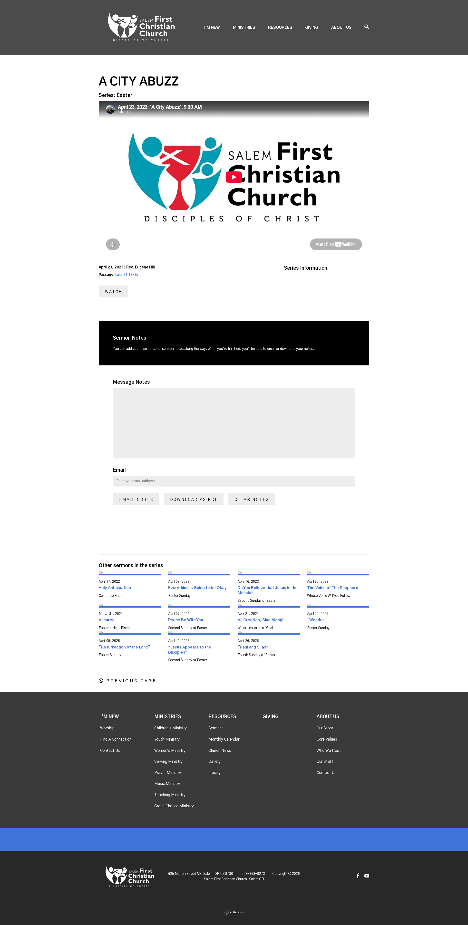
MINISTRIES (244, 27)
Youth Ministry (167, 739)
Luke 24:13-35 (126, 275)
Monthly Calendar (223, 739)
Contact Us (110, 751)
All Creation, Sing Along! (260, 620)
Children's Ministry (170, 728)
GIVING (311, 27)
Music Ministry (167, 784)
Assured (107, 620)
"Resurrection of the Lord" (124, 647)
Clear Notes (251, 500)
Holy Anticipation (115, 588)
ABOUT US (341, 27)
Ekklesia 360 (234, 912)
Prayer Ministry (167, 773)
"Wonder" (316, 620)
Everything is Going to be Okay (197, 588)
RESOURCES (280, 27)
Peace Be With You (185, 620)
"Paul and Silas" (253, 647)
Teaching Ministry (169, 795)
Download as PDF (194, 500)
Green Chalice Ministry (174, 806)
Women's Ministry (169, 751)
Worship (107, 728)
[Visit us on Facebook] (358, 876)
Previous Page (131, 681)
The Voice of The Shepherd (332, 588)
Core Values (327, 739)
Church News (219, 751)
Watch (113, 292)
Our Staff (325, 761)
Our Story (325, 728)
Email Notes (136, 500)
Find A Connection (115, 739)
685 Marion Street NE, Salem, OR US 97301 (201, 874)
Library (214, 773)
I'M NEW (212, 27)
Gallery (214, 761)
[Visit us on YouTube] (366, 876)
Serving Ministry (168, 761)
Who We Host (329, 751)
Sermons (216, 728)
